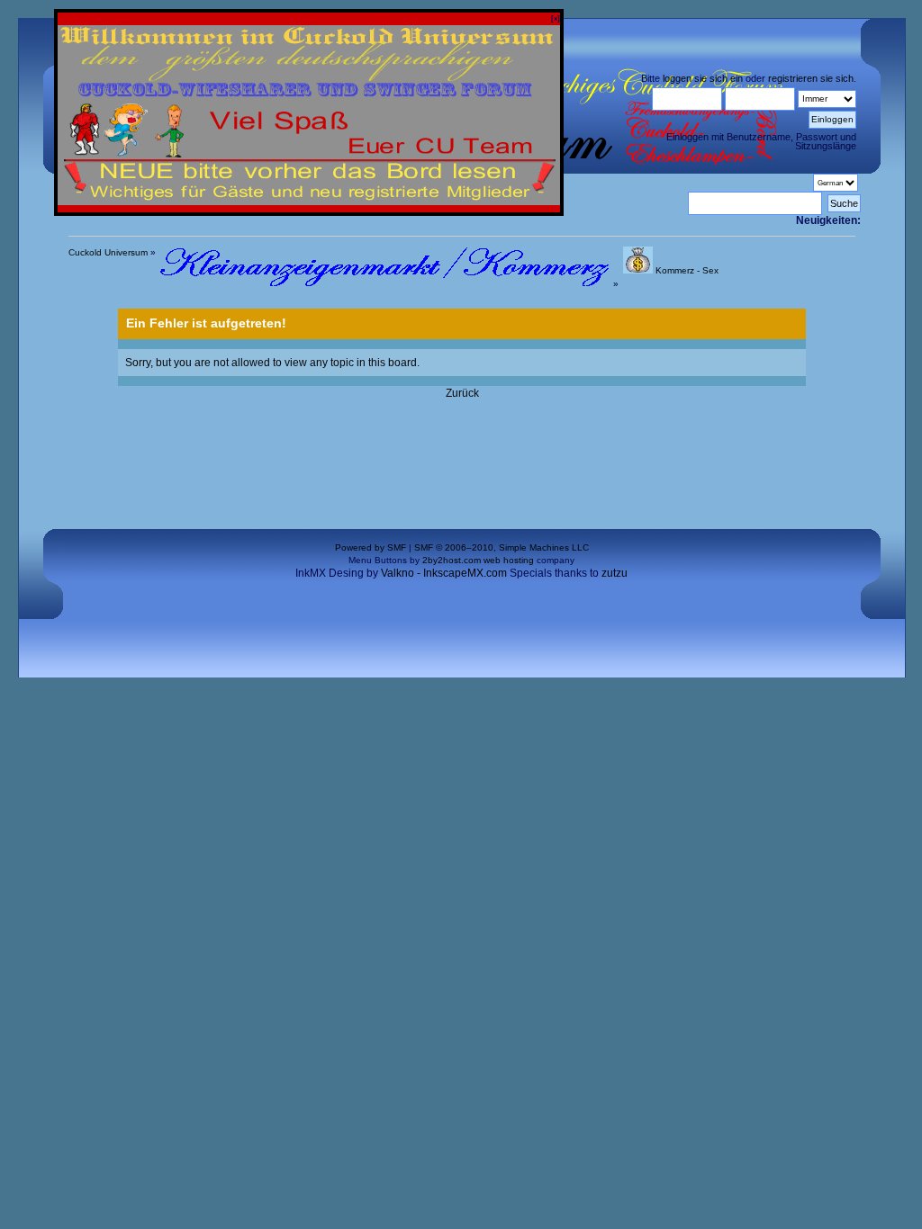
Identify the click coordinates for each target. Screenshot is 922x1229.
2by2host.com (451, 560)
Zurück (462, 393)
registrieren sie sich (811, 78)
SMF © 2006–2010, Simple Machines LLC (501, 547)
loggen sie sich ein (703, 78)
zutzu (614, 573)
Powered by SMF (370, 547)
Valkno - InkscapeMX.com (444, 573)
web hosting (509, 560)
